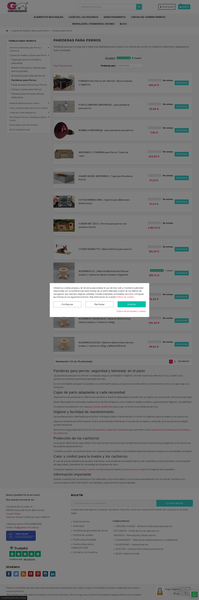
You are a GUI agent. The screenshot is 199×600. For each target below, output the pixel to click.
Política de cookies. (125, 297)
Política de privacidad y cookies (131, 311)
